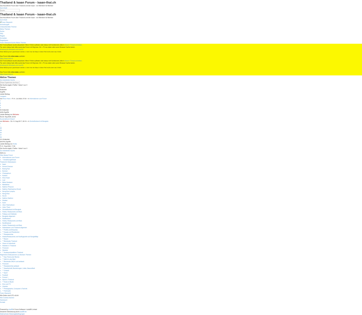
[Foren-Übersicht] (6, 22)
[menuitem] (8, 27)
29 (1, 130)
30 (1, 132)
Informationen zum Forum (38, 98)
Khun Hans (6, 98)
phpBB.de (23, 311)
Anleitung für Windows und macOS (11, 49)
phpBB (10, 309)
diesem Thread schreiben (73, 45)
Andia (15, 144)
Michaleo (16, 114)
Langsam (3, 96)
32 (1, 137)
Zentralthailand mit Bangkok (39, 121)
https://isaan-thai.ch (6, 58)
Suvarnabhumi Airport (7, 119)
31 (1, 135)
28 (1, 128)
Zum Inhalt (3, 8)
